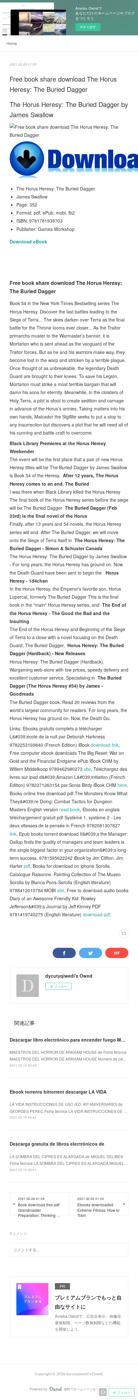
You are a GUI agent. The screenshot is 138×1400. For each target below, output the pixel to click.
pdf (27, 866)
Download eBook (28, 241)
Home (11, 43)
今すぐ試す (88, 27)
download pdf (96, 914)
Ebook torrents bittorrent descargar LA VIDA (58, 1091)
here (122, 785)
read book (69, 809)
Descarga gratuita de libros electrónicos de (57, 1143)
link (13, 834)
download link (104, 745)
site (87, 769)
